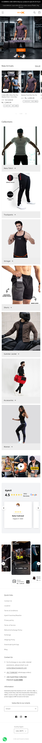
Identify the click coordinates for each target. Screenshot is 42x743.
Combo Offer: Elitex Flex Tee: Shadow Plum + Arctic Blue (10, 96)
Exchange (7, 635)
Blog (5, 649)
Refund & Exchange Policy (13, 630)
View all (37, 66)
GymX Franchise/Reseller (13, 615)
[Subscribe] (35, 708)
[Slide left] (16, 113)
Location (7, 606)
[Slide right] (25, 113)
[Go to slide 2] (21, 56)
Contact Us (8, 601)
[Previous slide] (2, 37)
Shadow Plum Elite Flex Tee (29, 95)
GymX (18, 738)
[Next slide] (39, 37)
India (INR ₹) (19, 731)
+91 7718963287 (11, 672)
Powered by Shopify (24, 738)
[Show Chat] (5, 739)
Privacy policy (9, 620)
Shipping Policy (9, 640)
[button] (2, 12)
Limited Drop (21, 50)
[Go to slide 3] (23, 56)
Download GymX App (11, 644)
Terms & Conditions (11, 611)
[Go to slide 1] (18, 56)
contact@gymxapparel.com (16, 668)
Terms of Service (10, 625)
